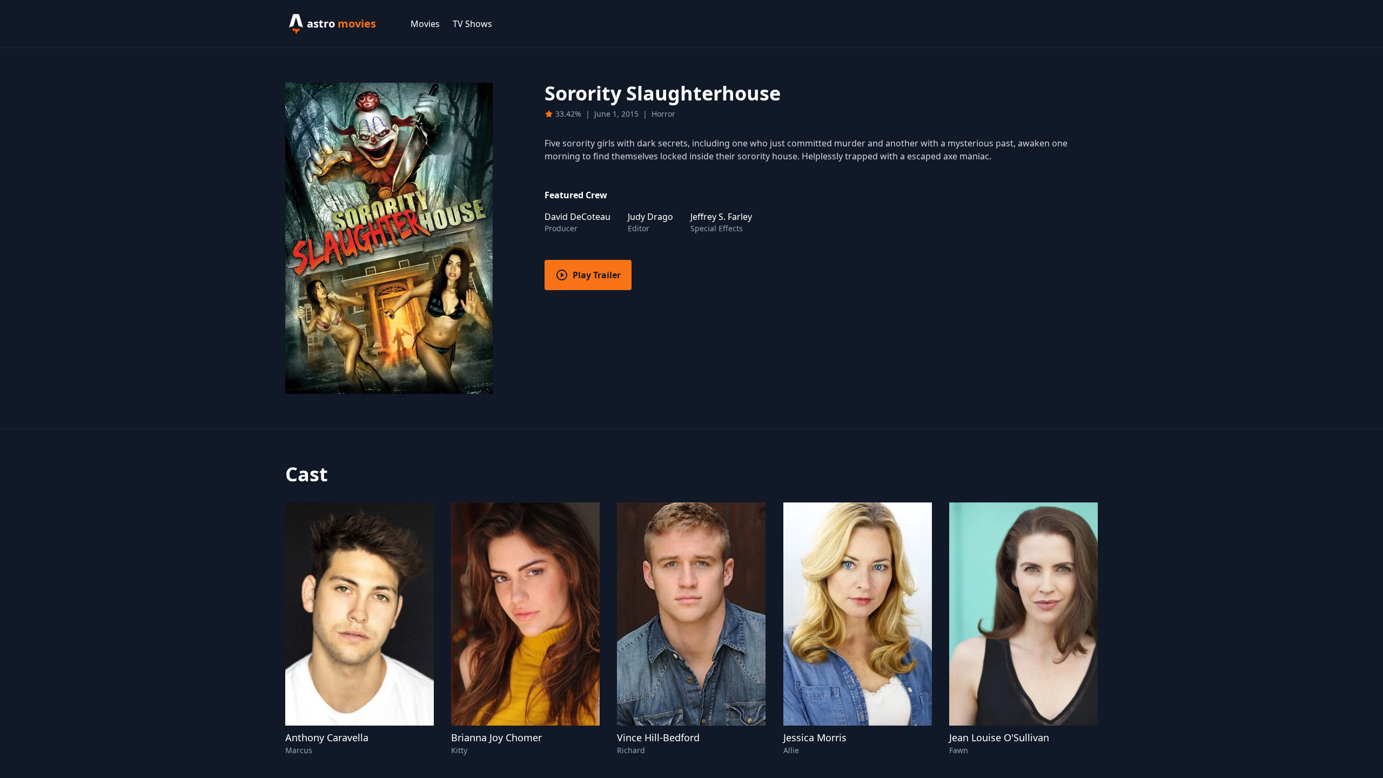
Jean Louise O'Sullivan (999, 737)
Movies (425, 24)
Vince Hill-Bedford (658, 737)
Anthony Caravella (326, 737)
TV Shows (472, 24)
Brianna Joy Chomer (496, 737)
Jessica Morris (815, 737)
